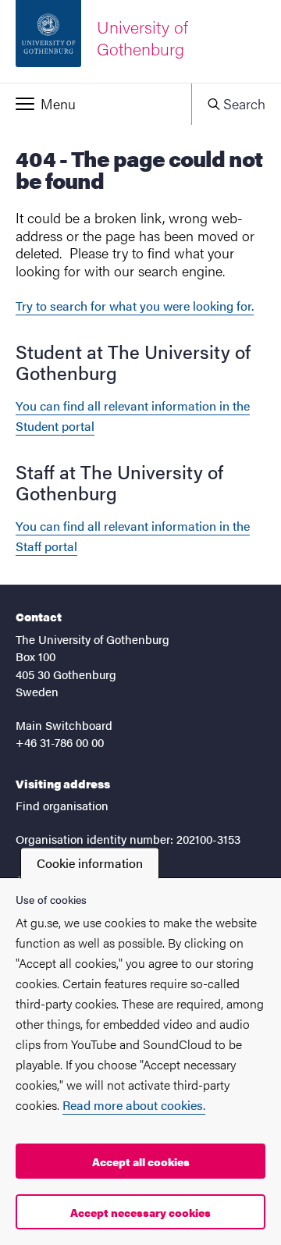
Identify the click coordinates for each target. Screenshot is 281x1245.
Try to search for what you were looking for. (135, 306)
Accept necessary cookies (140, 1212)
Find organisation (62, 805)
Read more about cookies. (133, 1105)
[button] (95, 104)
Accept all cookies (141, 1161)
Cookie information (90, 863)
